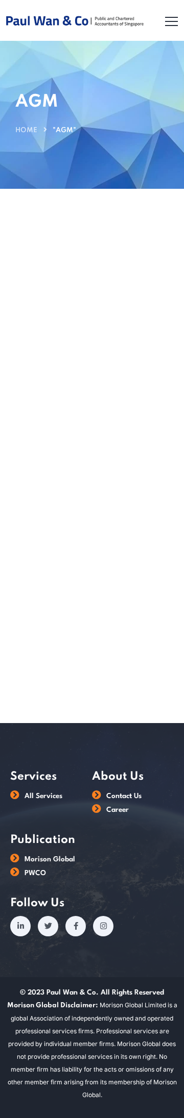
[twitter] (48, 926)
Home (26, 130)
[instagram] (103, 926)
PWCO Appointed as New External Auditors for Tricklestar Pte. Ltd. (88, 474)
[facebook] (75, 926)
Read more (39, 643)
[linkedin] (20, 926)
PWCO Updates (50, 300)
